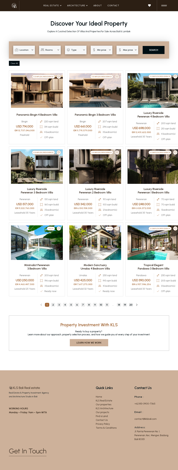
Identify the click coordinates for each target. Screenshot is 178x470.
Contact (113, 5)
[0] (149, 5)
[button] (54, 5)
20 (130, 304)
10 (101, 304)
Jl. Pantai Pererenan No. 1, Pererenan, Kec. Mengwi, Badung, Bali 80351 (151, 435)
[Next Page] (136, 305)
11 (107, 304)
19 (125, 304)
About (97, 5)
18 (119, 304)
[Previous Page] (41, 305)
